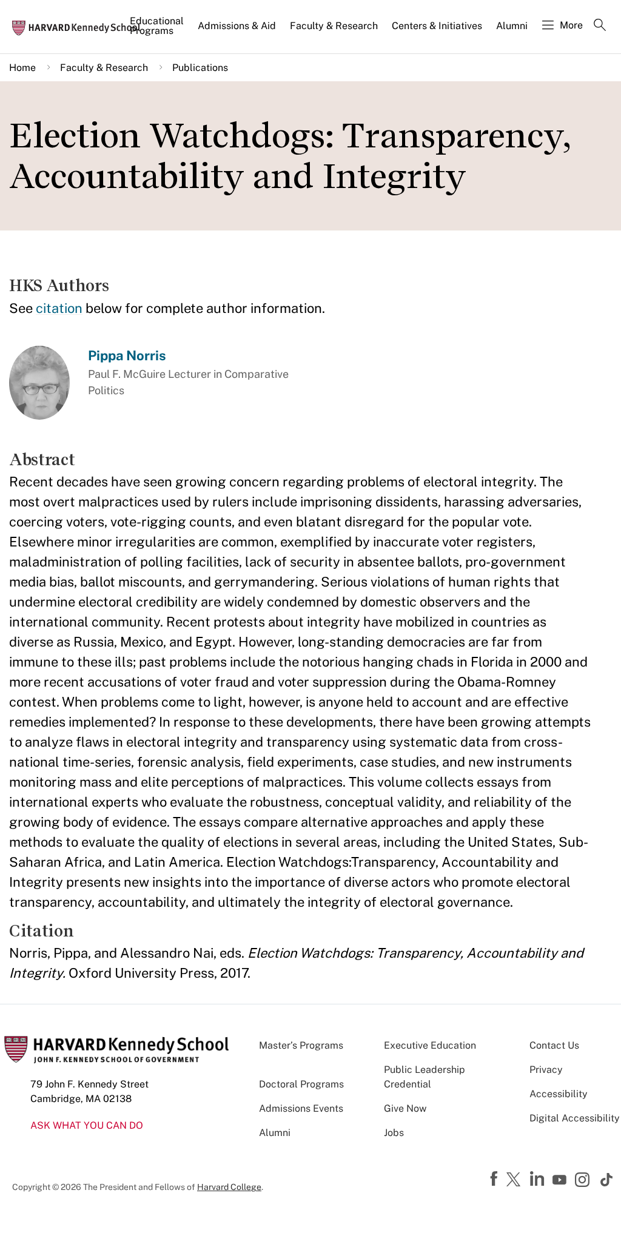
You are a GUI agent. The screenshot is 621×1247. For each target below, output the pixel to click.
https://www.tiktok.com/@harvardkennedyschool (607, 1179)
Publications (200, 67)
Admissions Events (301, 1108)
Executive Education (430, 1045)
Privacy (546, 1069)
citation (59, 308)
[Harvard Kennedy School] (80, 27)
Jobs (394, 1132)
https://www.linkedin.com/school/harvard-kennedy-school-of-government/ (538, 1179)
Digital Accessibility (574, 1118)
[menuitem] (158, 31)
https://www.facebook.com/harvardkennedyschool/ (495, 1179)
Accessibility (558, 1094)
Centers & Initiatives (437, 26)
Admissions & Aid (237, 26)
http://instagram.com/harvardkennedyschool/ (584, 1180)
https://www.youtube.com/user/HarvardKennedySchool (561, 1180)
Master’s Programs (301, 1045)
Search (600, 26)
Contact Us (554, 1045)
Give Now (405, 1108)
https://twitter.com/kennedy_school (515, 1180)
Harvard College (229, 1187)
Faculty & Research (334, 26)
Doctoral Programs (301, 1084)
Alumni (512, 26)
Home (22, 67)
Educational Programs (157, 25)
